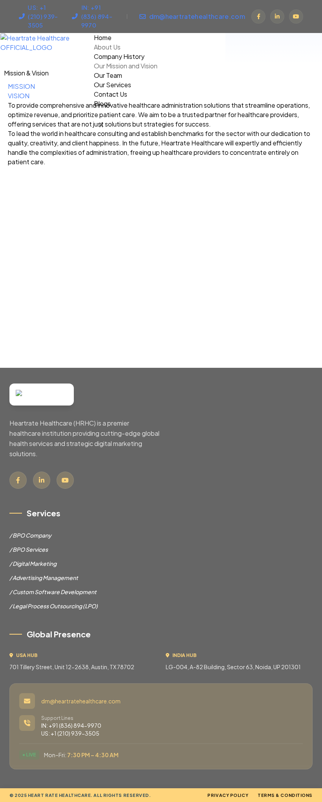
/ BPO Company (30, 535)
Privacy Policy (227, 795)
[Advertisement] (161, 271)
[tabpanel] (161, 115)
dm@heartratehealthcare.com (81, 701)
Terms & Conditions (285, 795)
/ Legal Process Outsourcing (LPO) (53, 605)
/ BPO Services (28, 549)
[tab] (21, 86)
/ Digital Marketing (33, 563)
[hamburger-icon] (293, 36)
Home (103, 37)
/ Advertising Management (43, 577)
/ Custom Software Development (53, 591)
